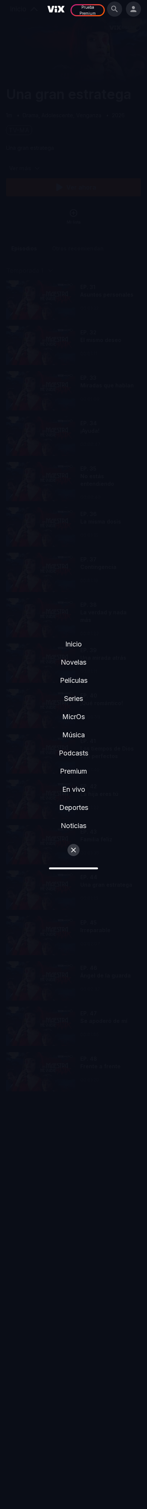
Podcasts (73, 753)
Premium (73, 771)
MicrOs (73, 717)
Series (73, 698)
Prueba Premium (88, 10)
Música (73, 735)
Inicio (73, 644)
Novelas (73, 662)
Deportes (73, 807)
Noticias (73, 826)
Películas (73, 680)
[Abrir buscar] (114, 9)
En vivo (73, 789)
